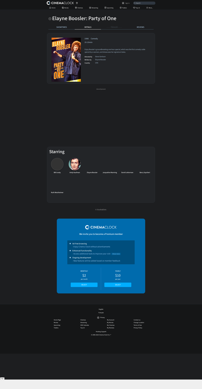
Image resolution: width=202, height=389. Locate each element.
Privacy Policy (138, 328)
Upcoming (110, 8)
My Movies (110, 323)
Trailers (124, 8)
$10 (118, 278)
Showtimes (61, 27)
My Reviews (110, 328)
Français (101, 313)
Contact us (137, 320)
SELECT (84, 285)
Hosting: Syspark (101, 331)
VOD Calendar (84, 325)
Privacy (102, 318)
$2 (84, 278)
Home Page (57, 320)
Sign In (127, 3)
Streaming (95, 8)
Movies (66, 8)
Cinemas (80, 8)
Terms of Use (138, 325)
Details (87, 27)
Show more (116, 254)
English (101, 309)
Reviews (140, 27)
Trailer (114, 27)
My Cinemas (110, 325)
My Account (110, 320)
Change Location (139, 323)
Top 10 (138, 8)
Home (53, 8)
